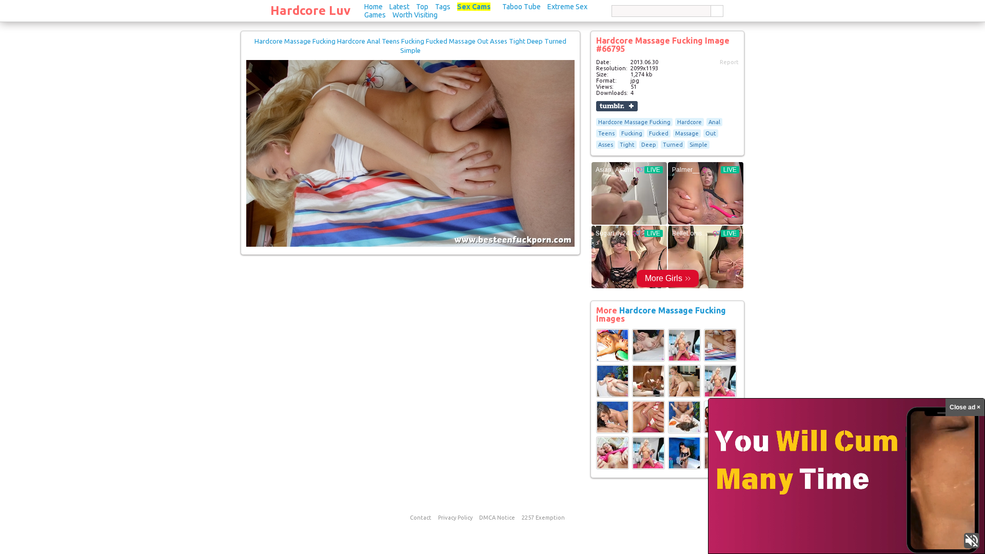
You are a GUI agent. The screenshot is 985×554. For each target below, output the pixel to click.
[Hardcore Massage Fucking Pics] (612, 360)
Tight (627, 145)
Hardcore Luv (310, 10)
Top (422, 7)
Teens (606, 133)
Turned (673, 145)
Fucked (658, 133)
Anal (714, 122)
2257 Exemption (543, 518)
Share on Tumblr (617, 106)
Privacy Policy (455, 518)
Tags (442, 7)
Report (729, 62)
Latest (399, 7)
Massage (687, 133)
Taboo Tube (521, 7)
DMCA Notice (497, 518)
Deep (648, 145)
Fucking (631, 133)
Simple (698, 145)
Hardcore (689, 122)
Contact (420, 518)
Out (710, 133)
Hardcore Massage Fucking (634, 122)
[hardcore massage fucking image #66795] (410, 245)
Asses (605, 145)
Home (373, 7)
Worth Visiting (415, 15)
